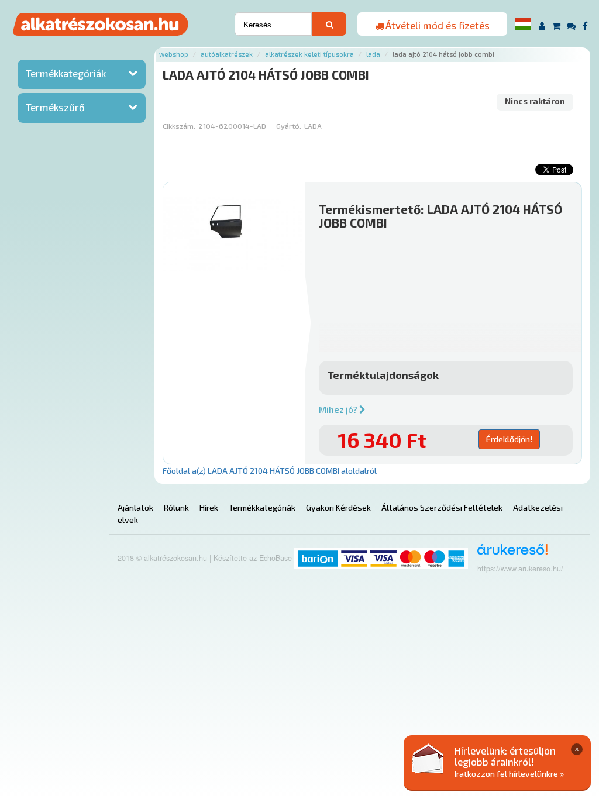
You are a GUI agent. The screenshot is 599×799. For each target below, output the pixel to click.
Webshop (173, 54)
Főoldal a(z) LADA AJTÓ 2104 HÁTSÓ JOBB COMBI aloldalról (270, 471)
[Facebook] (585, 25)
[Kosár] (556, 25)
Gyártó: (288, 125)
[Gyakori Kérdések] (572, 25)
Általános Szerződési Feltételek (441, 507)
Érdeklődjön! (509, 439)
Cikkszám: (179, 125)
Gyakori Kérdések (338, 507)
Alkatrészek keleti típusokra (309, 54)
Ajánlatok (135, 507)
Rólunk (176, 507)
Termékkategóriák (66, 73)
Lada (373, 54)
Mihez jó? (339, 409)
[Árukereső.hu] (508, 553)
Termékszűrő (55, 107)
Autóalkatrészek (227, 54)
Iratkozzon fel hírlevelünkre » (509, 774)
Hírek (208, 507)
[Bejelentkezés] (542, 25)
